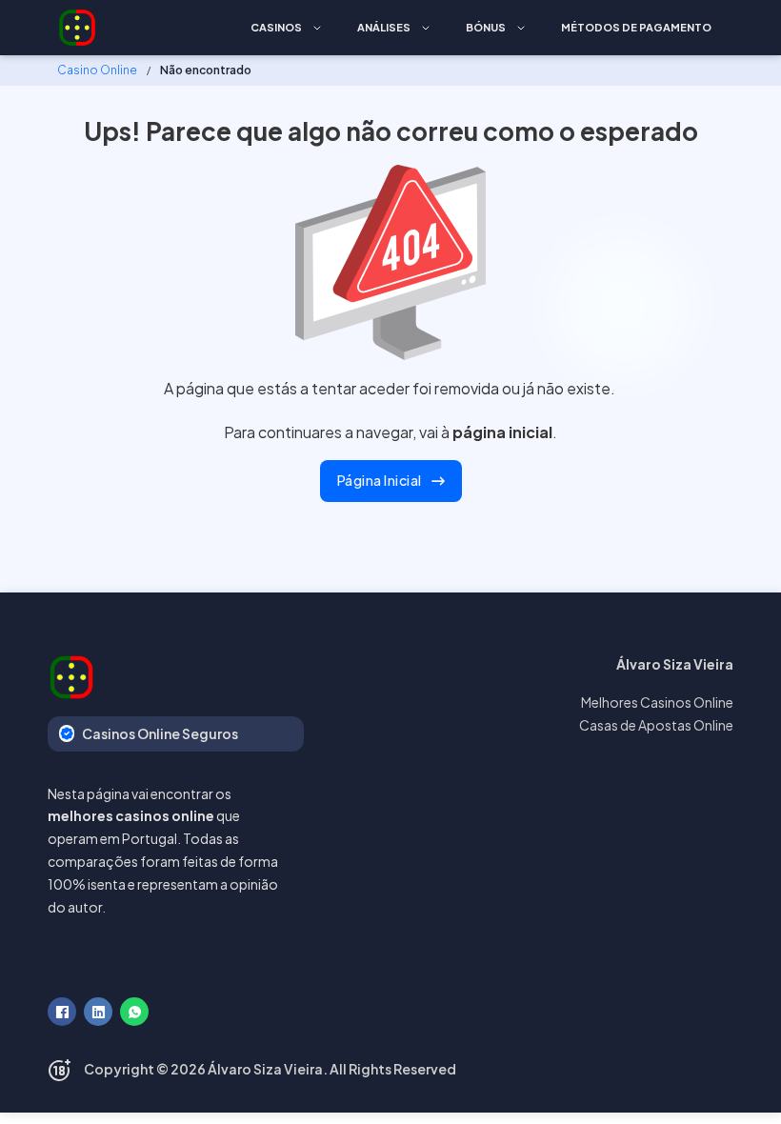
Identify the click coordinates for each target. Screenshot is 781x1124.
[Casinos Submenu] (317, 28)
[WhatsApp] (134, 1011)
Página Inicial (379, 480)
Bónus (486, 27)
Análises (384, 27)
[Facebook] (62, 1011)
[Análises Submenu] (425, 28)
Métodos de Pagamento (636, 27)
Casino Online (97, 70)
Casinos (276, 27)
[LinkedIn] (98, 1011)
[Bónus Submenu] (521, 28)
